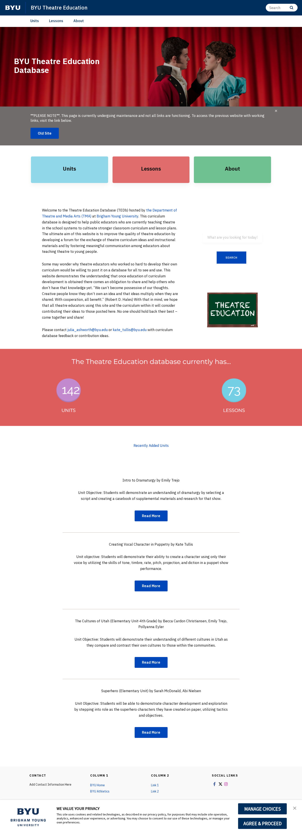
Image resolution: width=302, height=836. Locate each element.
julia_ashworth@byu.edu (88, 330)
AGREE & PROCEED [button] (262, 823)
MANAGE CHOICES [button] (262, 809)
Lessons (56, 21)
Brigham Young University (117, 216)
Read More (151, 516)
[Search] (291, 7)
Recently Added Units (151, 445)
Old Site (45, 133)
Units (34, 21)
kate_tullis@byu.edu (130, 330)
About (78, 21)
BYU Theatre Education (59, 7)
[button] (294, 808)
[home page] (13, 8)
